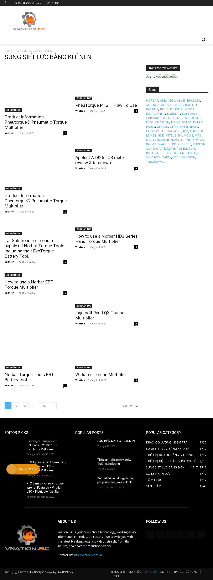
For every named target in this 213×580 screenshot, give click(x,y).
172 (43, 405)
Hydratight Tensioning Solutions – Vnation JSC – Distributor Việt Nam (44, 445)
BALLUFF (191, 105)
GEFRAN (162, 127)
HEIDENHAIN (189, 127)
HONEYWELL (155, 131)
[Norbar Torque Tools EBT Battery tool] (36, 351)
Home (8, 50)
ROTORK (152, 153)
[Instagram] (188, 3)
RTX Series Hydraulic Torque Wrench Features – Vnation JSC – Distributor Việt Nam (45, 487)
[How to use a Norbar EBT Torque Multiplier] (36, 274)
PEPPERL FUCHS (179, 144)
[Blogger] (150, 535)
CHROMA (152, 118)
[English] (161, 76)
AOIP (164, 105)
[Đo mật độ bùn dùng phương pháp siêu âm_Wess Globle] (84, 482)
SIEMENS (192, 153)
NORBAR (152, 100)
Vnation (9, 132)
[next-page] (53, 405)
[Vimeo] (200, 3)
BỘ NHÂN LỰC (13, 109)
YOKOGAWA (154, 162)
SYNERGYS (153, 157)
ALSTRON (153, 105)
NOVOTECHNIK (181, 140)
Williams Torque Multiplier (101, 374)
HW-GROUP (173, 131)
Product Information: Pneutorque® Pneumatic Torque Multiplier (36, 122)
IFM (185, 131)
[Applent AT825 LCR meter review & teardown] (106, 148)
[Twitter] (194, 3)
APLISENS (176, 105)
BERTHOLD (174, 109)
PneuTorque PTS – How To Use (106, 105)
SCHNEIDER (168, 153)
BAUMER (152, 109)
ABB (163, 100)
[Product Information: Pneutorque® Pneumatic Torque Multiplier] (36, 88)
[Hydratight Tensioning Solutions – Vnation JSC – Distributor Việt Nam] (14, 445)
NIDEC (150, 140)
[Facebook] (183, 3)
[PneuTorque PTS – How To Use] (106, 82)
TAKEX (166, 157)
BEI (162, 109)
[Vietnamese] (175, 76)
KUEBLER (196, 131)
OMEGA (198, 140)
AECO (171, 100)
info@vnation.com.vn (88, 555)
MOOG (188, 135)
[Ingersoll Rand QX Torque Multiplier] (106, 290)
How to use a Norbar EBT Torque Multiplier (29, 284)
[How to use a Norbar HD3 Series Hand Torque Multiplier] (106, 226)
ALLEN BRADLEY (188, 100)
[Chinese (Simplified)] (152, 76)
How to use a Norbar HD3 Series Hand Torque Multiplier (106, 239)
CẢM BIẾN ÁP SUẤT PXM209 (116, 441)
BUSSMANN (190, 114)
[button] (203, 39)
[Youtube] (206, 3)
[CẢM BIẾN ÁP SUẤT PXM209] (84, 445)
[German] (168, 76)
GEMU (174, 127)
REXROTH (168, 148)
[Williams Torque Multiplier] (106, 351)
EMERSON (162, 122)
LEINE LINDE (155, 135)
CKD (163, 118)
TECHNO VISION (184, 157)
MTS (198, 135)
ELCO (150, 122)
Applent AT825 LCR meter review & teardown (100, 160)
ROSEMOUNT (186, 148)
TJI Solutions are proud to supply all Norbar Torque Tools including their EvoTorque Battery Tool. (34, 248)
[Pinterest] (170, 535)
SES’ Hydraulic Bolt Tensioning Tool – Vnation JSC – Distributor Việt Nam (46, 466)
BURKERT (173, 114)
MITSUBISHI (173, 135)
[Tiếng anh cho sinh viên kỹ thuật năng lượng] (84, 464)
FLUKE (175, 122)
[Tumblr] (181, 535)
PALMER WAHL (156, 144)
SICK (181, 153)
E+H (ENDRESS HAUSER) (185, 118)
